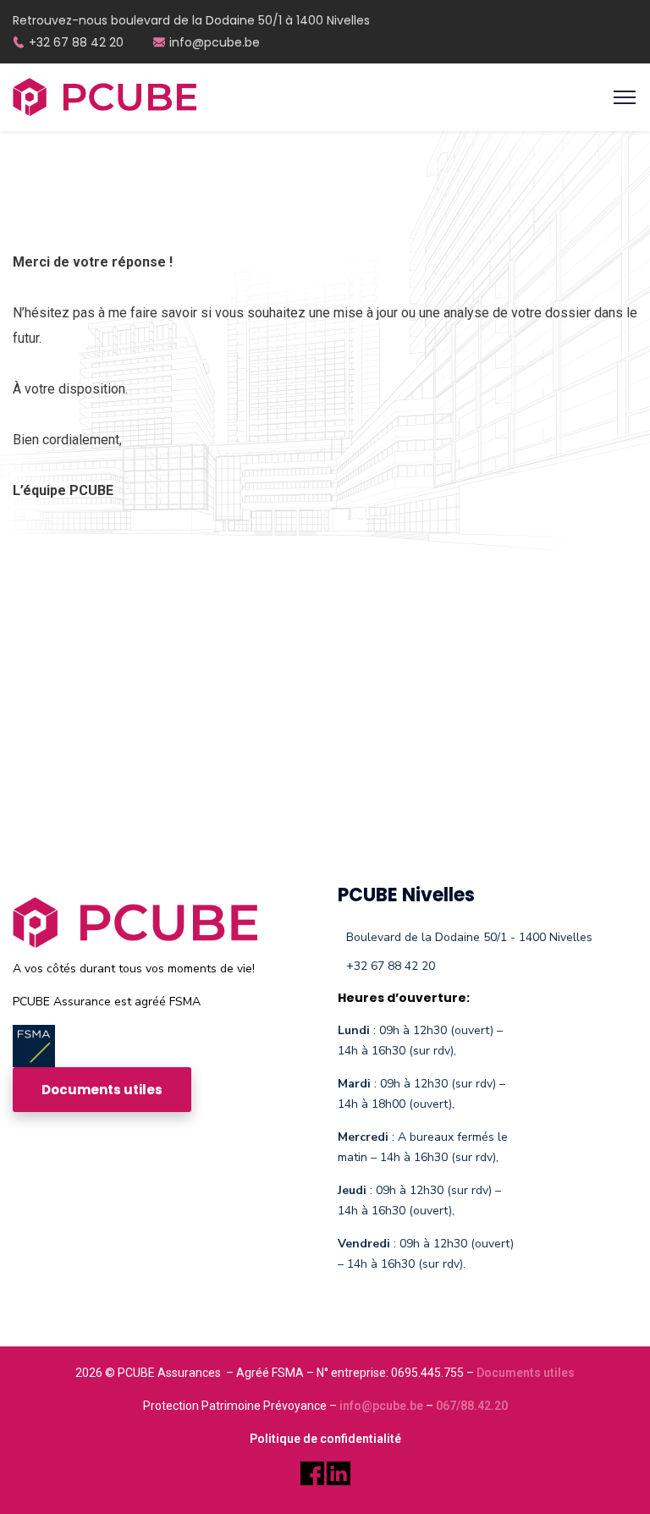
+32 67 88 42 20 (76, 42)
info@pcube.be (214, 42)
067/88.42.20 (472, 1405)
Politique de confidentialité (325, 1438)
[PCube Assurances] (104, 96)
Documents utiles (525, 1372)
